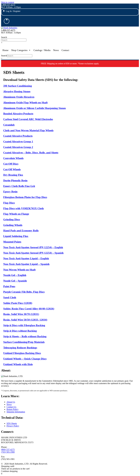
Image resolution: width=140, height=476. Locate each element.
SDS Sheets (12, 423)
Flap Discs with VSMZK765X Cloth (23, 208)
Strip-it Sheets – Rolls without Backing (24, 336)
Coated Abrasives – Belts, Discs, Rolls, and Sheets (30, 152)
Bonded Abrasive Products (18, 113)
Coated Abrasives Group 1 (18, 141)
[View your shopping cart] (6, 21)
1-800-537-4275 (8, 5)
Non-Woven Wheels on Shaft (19, 269)
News (56, 50)
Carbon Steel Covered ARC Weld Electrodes (28, 119)
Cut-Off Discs (10, 163)
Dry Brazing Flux (13, 174)
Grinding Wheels (12, 225)
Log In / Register (13, 11)
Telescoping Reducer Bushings (20, 347)
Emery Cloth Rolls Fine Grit (19, 186)
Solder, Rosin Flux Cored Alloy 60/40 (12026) (28, 308)
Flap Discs (9, 202)
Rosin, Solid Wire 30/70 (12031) (21, 314)
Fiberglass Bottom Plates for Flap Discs (25, 197)
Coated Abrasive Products (18, 135)
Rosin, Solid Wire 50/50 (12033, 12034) (25, 319)
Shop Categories (19, 50)
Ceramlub (9, 124)
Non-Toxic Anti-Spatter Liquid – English (26, 258)
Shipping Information (16, 412)
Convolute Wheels (13, 158)
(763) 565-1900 (8, 452)
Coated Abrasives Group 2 (18, 147)
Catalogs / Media (41, 50)
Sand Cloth (9, 297)
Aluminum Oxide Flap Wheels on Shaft (25, 102)
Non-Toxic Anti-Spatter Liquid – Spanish (26, 264)
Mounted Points (12, 241)
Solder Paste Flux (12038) (17, 303)
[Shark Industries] (9, 28)
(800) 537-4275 (8, 449)
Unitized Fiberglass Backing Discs (22, 353)
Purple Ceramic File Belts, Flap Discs (24, 291)
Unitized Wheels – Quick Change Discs (24, 358)
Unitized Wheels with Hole (18, 364)
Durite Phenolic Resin (15, 180)
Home (5, 50)
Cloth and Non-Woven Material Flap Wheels (28, 130)
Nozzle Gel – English (14, 275)
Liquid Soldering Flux (15, 236)
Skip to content (7, 2)
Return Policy (12, 409)
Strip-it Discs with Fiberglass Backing (24, 325)
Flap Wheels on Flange (16, 213)
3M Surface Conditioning (17, 85)
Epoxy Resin (10, 191)
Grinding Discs (11, 219)
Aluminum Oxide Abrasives (18, 96)
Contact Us (11, 407)
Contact (65, 50)
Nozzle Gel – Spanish (15, 280)
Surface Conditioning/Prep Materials (24, 342)
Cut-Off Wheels (12, 169)
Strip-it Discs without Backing (20, 330)
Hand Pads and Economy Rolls (21, 230)
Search (4, 37)
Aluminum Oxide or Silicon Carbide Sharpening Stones (34, 108)
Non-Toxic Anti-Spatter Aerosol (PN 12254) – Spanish (33, 252)
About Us (11, 402)
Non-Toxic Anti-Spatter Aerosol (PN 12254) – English (33, 247)
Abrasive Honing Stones (16, 91)
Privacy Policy (13, 426)
